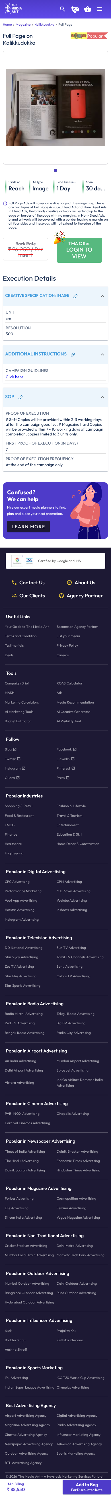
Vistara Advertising (19, 1082)
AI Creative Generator (73, 712)
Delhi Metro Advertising (75, 1246)
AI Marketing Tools (19, 712)
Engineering (14, 853)
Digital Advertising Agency (77, 1415)
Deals (9, 655)
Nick (8, 1331)
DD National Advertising (23, 947)
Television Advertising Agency (79, 1444)
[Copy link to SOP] (20, 397)
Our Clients (32, 596)
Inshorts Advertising (72, 910)
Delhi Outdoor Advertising (77, 1283)
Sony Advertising (70, 967)
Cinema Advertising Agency (26, 1434)
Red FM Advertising (20, 1023)
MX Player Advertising (74, 891)
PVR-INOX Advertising (22, 1113)
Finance (11, 834)
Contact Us (32, 582)
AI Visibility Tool (69, 721)
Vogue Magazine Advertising (78, 1217)
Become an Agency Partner (77, 626)
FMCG (10, 825)
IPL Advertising (16, 1378)
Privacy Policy (67, 645)
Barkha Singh (15, 1340)
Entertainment (68, 825)
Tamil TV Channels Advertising (80, 957)
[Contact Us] (75, 10)
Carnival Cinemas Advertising (27, 1123)
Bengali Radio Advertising (24, 1033)
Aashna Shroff (16, 1349)
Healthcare (13, 844)
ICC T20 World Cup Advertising (80, 1378)
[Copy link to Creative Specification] (75, 296)
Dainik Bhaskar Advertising (77, 1151)
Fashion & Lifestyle (71, 806)
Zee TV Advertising (19, 967)
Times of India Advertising (25, 1151)
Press (61, 778)
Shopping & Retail (18, 806)
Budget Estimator (18, 721)
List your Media (68, 636)
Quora (10, 778)
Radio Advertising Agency (76, 1425)
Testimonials (14, 645)
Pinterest (63, 768)
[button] (55, 296)
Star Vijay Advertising (21, 957)
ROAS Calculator (70, 683)
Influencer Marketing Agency (78, 1434)
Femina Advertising (71, 1208)
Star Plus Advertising (20, 976)
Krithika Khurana (70, 1340)
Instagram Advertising (22, 919)
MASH (9, 693)
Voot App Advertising (21, 900)
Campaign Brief (17, 683)
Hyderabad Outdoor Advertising (29, 1302)
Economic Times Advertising (78, 1161)
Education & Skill (69, 834)
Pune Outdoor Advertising (76, 1293)
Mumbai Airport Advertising (78, 1061)
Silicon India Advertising (23, 1217)
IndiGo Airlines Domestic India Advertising (80, 1082)
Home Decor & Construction (78, 844)
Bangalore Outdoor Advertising (29, 1293)
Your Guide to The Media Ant (27, 626)
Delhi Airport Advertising (24, 1070)
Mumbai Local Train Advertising (29, 1255)
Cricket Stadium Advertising (26, 1246)
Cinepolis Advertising (73, 1113)
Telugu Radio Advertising (75, 1013)
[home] (11, 12)
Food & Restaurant (19, 815)
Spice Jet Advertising (73, 1070)
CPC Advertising (17, 881)
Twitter (10, 759)
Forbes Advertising (19, 1198)
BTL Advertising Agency (23, 1463)
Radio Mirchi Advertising (24, 1013)
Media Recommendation (75, 702)
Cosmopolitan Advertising (76, 1198)
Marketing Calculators (22, 702)
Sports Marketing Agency (76, 1453)
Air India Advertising (20, 1061)
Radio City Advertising (74, 1033)
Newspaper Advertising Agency (29, 1444)
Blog (8, 749)
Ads (59, 693)
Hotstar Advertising (19, 910)
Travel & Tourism (69, 815)
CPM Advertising (69, 881)
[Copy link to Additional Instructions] (73, 355)
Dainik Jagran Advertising (25, 1170)
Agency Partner (85, 596)
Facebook (64, 749)
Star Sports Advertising (22, 985)
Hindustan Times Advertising (78, 1170)
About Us (85, 582)
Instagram (12, 768)
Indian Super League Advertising (29, 1387)
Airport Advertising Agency (25, 1415)
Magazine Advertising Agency (27, 1425)
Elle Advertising (16, 1208)
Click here (15, 376)
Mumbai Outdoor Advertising (27, 1283)
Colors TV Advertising (73, 976)
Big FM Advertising (71, 1023)
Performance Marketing (23, 891)
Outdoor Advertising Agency (26, 1453)
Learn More (28, 526)
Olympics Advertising (73, 1387)
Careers (63, 655)
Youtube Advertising (72, 900)
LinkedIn (63, 759)
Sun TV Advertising (71, 947)
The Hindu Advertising (22, 1161)
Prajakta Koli (66, 1331)
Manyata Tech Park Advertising (80, 1255)
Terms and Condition (21, 636)
